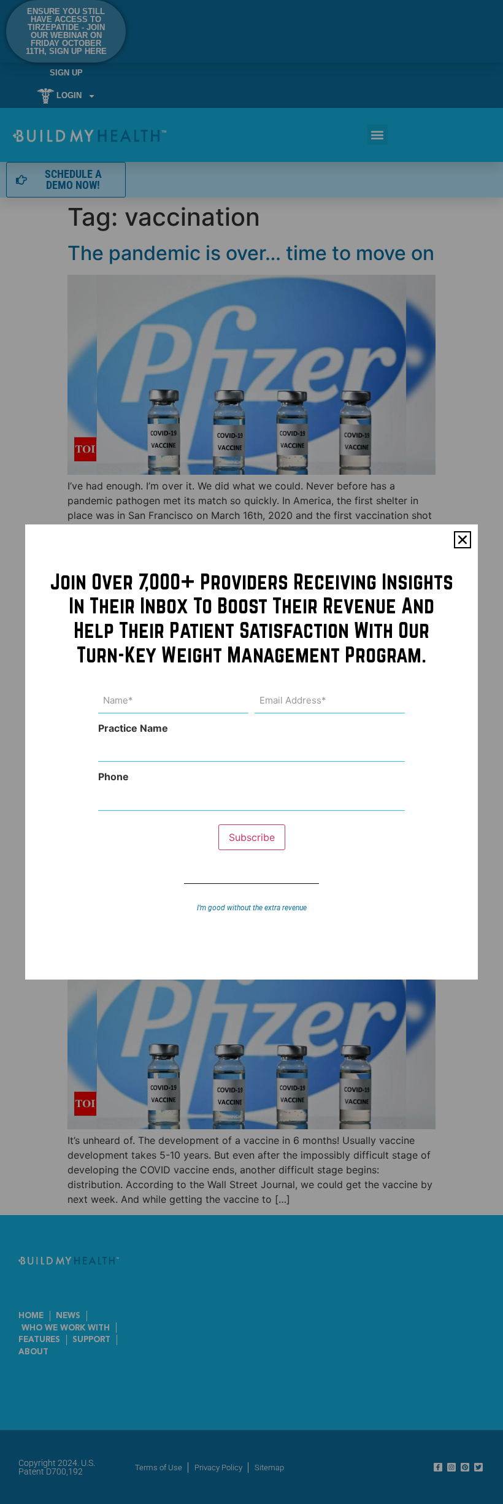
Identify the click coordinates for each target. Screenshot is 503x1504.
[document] (251, 752)
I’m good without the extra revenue (252, 908)
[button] (462, 540)
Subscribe (252, 837)
